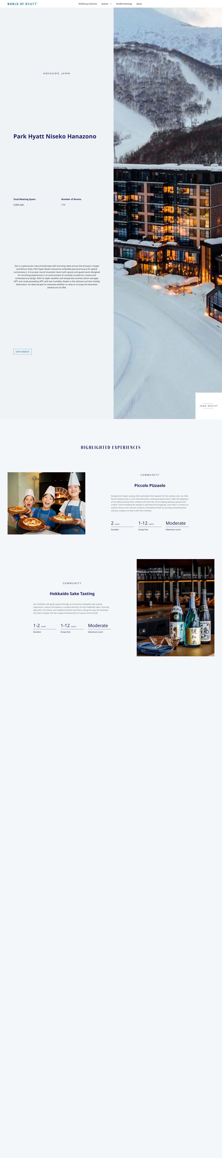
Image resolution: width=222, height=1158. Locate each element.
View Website (23, 351)
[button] (106, 4)
